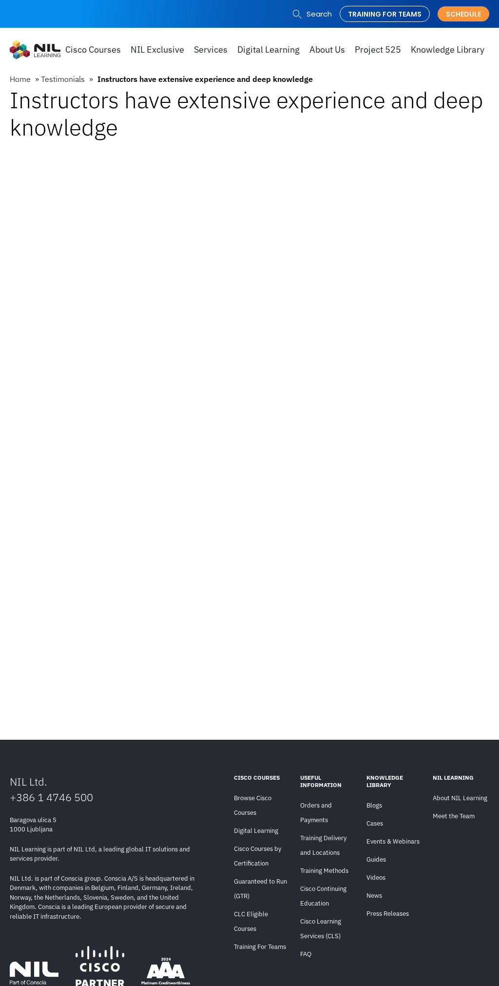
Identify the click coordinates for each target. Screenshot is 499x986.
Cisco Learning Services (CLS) (320, 928)
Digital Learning (256, 831)
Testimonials (63, 79)
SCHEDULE (463, 14)
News (374, 895)
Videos (375, 877)
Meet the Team (454, 816)
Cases (374, 823)
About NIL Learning (460, 798)
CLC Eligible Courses (251, 921)
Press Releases (387, 913)
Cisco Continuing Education (323, 896)
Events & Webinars (393, 841)
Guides (376, 859)
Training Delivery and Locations (323, 845)
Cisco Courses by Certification (257, 856)
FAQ (305, 954)
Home (20, 79)
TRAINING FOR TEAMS (385, 14)
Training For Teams (260, 947)
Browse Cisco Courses (252, 805)
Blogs (374, 805)
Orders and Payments (316, 812)
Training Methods (324, 871)
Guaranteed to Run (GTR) (260, 888)
